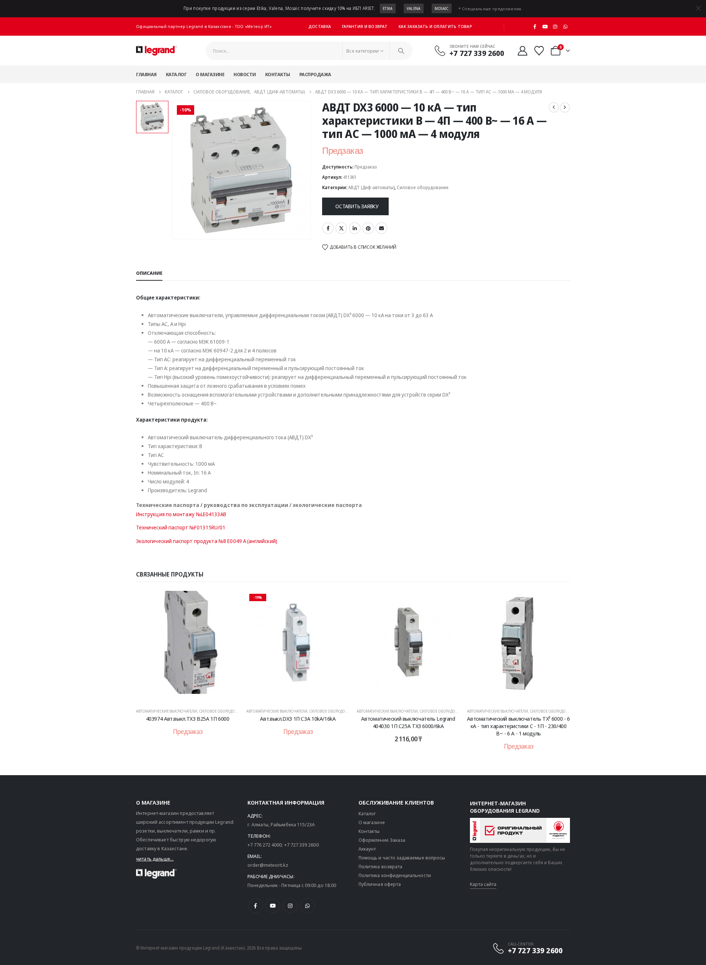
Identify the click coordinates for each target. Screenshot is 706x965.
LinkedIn (355, 228)
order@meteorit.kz (267, 865)
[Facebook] (535, 26)
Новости (244, 74)
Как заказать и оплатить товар (435, 26)
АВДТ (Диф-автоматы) (371, 187)
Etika (388, 8)
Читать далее (192, 694)
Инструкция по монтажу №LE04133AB (181, 514)
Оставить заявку (356, 206)
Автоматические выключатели (166, 711)
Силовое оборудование (423, 187)
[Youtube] (545, 26)
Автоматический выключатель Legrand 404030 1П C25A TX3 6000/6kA (408, 722)
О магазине (210, 74)
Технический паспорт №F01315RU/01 (180, 527)
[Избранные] (539, 51)
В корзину (413, 694)
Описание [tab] (149, 273)
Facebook (328, 228)
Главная (146, 74)
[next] (565, 107)
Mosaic (442, 8)
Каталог (176, 74)
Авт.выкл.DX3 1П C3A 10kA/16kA (297, 718)
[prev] (554, 107)
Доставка (320, 26)
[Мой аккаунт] (522, 51)
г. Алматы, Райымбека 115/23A (281, 824)
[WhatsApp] (565, 26)
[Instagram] (555, 26)
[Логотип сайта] (156, 51)
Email (381, 228)
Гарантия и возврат (365, 26)
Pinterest (368, 228)
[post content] (187, 646)
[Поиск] (401, 51)
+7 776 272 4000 (264, 844)
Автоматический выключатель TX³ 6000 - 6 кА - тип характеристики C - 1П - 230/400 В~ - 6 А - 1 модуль (518, 726)
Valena (414, 8)
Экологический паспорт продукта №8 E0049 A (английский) (206, 541)
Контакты (277, 74)
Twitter (341, 228)
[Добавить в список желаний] (228, 602)
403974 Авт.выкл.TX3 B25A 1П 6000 (187, 718)
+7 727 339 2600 (301, 844)
